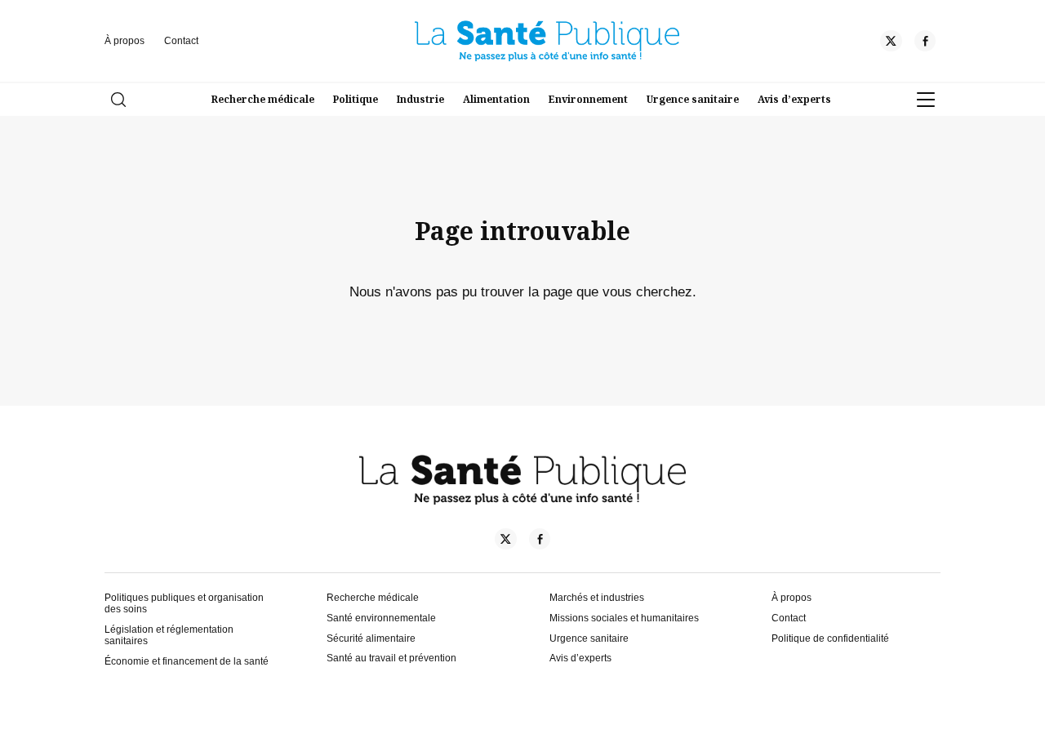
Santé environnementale (381, 618)
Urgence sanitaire (693, 99)
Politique (355, 99)
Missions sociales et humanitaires (624, 618)
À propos (124, 41)
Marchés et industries (596, 597)
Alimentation (496, 99)
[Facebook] (924, 43)
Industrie (420, 99)
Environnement (588, 99)
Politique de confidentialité (830, 638)
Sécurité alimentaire (371, 638)
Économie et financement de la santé (186, 661)
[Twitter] (890, 43)
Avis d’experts (794, 99)
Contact (181, 41)
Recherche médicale (262, 99)
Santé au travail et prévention (391, 658)
